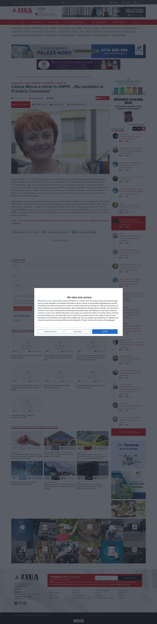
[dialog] (78, 312)
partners (50, 301)
